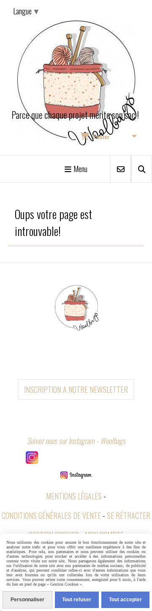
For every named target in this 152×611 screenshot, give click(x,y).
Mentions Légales (74, 495)
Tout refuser (76, 600)
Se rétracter (128, 515)
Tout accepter (125, 600)
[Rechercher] (142, 169)
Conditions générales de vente (51, 515)
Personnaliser (27, 600)
